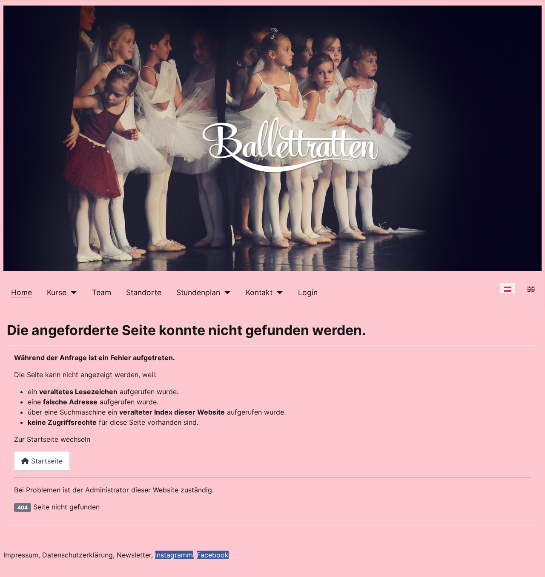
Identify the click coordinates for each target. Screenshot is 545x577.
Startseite (46, 461)
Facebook (213, 555)
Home (21, 292)
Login (308, 292)
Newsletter (134, 555)
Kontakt (259, 292)
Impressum (20, 555)
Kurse (56, 292)
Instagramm (174, 555)
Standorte (143, 292)
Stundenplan (198, 292)
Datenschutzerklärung (77, 555)
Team (101, 292)
